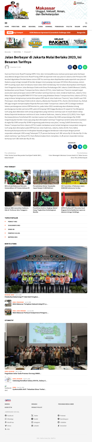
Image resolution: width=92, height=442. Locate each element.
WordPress (10, 422)
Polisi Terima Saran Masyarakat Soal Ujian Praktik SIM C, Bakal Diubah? (23, 155)
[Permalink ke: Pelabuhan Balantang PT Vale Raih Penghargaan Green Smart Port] (46, 269)
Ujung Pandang (21, 311)
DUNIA (6, 371)
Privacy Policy (37, 407)
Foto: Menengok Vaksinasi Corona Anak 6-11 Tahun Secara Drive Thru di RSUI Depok (68, 155)
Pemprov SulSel (14, 233)
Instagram (37, 422)
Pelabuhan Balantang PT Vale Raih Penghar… (22, 297)
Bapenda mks (13, 237)
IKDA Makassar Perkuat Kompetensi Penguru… (31, 313)
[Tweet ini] (75, 67)
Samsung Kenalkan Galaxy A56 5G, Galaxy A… (30, 381)
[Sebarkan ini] (70, 67)
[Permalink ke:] (7, 67)
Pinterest (62, 416)
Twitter (36, 416)
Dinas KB (11, 229)
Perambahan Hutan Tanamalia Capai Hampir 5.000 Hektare (44, 187)
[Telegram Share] (80, 67)
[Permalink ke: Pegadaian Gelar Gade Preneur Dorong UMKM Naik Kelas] (46, 346)
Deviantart (63, 426)
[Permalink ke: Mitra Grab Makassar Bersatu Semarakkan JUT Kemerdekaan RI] (18, 177)
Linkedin (36, 426)
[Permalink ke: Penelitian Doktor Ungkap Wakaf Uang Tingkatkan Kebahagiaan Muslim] (46, 199)
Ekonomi (7, 295)
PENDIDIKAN (20, 302)
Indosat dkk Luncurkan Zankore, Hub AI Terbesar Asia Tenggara (17, 209)
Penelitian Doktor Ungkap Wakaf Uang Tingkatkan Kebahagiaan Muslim (45, 210)
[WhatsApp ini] (85, 67)
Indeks (7, 404)
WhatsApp (10, 419)
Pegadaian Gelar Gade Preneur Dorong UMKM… (23, 373)
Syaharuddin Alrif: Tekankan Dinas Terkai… (29, 389)
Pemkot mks (12, 222)
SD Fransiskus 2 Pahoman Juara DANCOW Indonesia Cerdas (72, 187)
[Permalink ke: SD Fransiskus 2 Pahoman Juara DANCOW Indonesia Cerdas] (74, 177)
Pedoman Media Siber (66, 404)
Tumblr (36, 419)
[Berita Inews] (46, 23)
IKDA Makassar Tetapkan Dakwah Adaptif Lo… (30, 304)
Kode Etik (8, 407)
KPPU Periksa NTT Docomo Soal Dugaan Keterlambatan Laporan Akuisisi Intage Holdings (73, 210)
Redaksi (34, 404)
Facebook (10, 416)
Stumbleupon (64, 419)
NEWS (12, 295)
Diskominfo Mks (14, 225)
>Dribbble (63, 422)
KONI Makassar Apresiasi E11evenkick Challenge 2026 (36, 33)
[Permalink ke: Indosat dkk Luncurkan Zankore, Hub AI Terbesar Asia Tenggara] (18, 199)
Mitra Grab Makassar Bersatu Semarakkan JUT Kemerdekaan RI (17, 187)
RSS (8, 429)
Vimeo (9, 426)
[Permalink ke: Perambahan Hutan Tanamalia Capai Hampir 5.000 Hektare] (46, 177)
